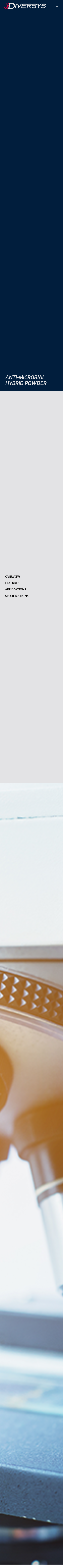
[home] (24, 6)
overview (12, 576)
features (12, 583)
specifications (17, 596)
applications (15, 589)
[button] (57, 6)
